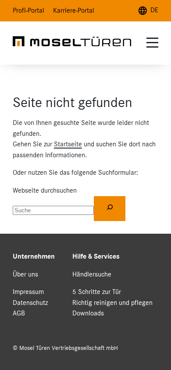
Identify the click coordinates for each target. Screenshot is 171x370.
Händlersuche (91, 274)
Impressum (28, 291)
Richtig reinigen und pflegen (112, 302)
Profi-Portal (28, 10)
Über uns (25, 274)
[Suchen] (109, 208)
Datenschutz (30, 302)
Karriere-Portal (73, 10)
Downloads (88, 313)
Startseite (68, 144)
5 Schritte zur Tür (96, 291)
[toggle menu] (151, 42)
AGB (19, 313)
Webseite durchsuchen (45, 190)
